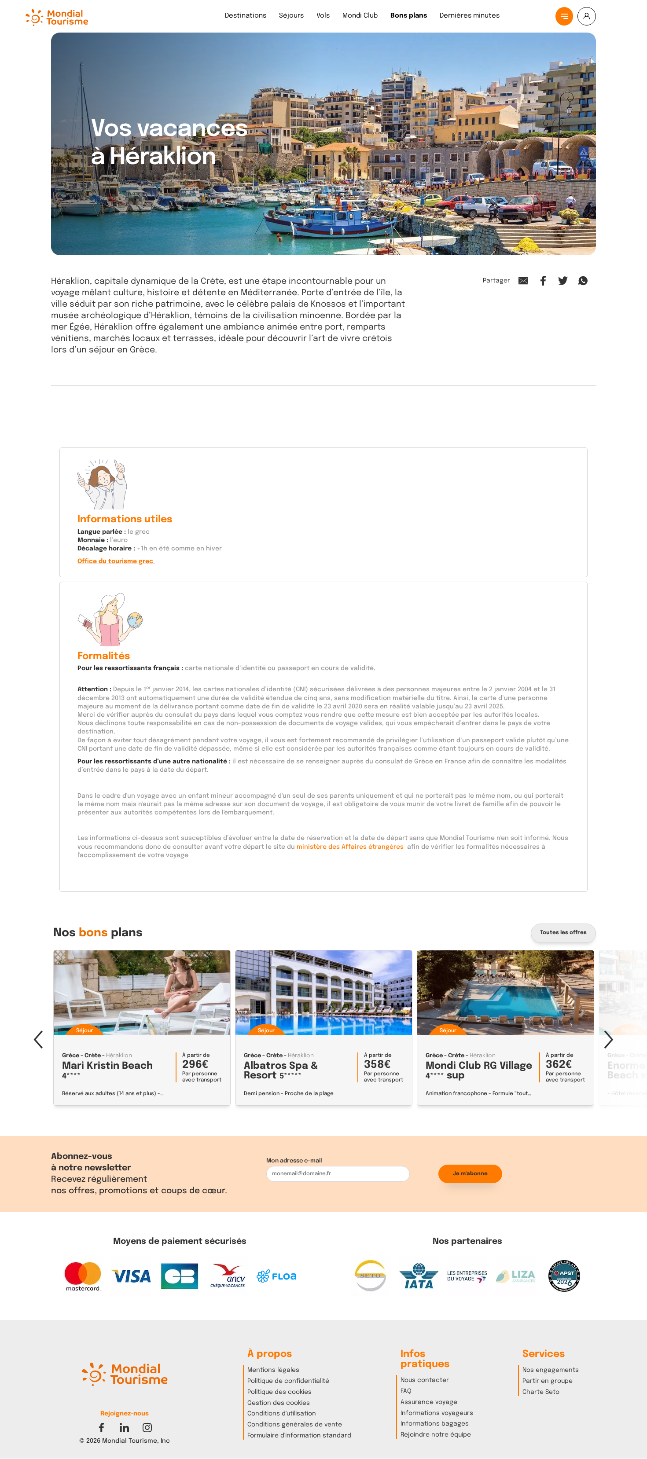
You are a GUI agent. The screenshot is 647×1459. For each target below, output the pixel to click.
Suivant (609, 1038)
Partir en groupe (547, 1381)
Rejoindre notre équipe (436, 1435)
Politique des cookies (279, 1392)
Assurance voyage (429, 1402)
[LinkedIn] (124, 1427)
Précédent (38, 1038)
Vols (323, 16)
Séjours (291, 16)
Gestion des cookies (278, 1403)
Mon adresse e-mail (294, 1161)
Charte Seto (540, 1392)
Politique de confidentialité (288, 1381)
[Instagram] (147, 1427)
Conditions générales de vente (294, 1425)
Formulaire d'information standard (299, 1436)
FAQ (406, 1391)
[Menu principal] (564, 16)
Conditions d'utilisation (281, 1414)
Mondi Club (360, 16)
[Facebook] (101, 1427)
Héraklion (119, 1056)
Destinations (245, 16)
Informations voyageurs (437, 1413)
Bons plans (408, 16)
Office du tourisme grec (115, 561)
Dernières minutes (470, 16)
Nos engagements (550, 1370)
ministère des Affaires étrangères (349, 847)
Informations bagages (435, 1424)
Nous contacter (425, 1380)
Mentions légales (273, 1370)
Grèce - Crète (81, 1056)
